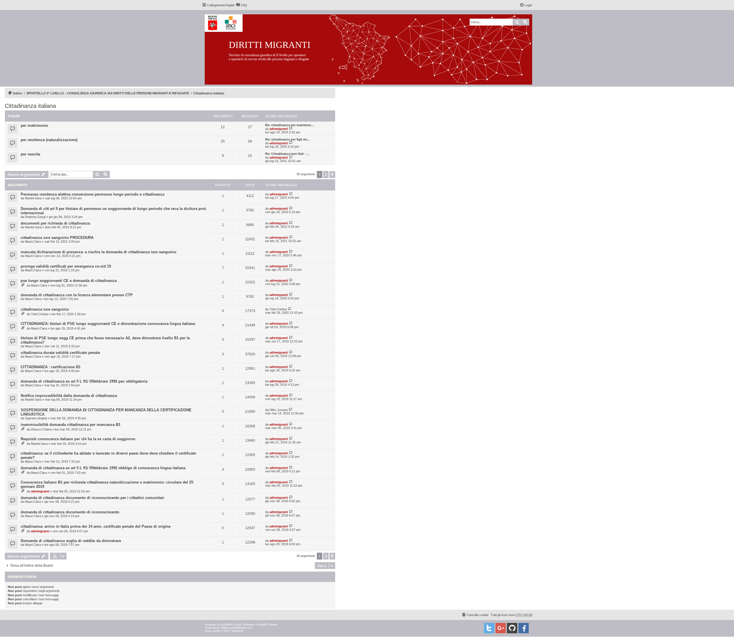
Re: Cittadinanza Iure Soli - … (287, 153)
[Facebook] (523, 628)
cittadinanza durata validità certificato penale (60, 352)
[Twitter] (489, 628)
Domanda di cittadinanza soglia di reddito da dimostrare (71, 541)
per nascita (30, 154)
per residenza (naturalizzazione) (49, 140)
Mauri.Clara (33, 241)
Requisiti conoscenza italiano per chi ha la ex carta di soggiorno (78, 439)
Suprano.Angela (36, 418)
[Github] (512, 628)
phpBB (226, 624)
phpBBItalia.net (241, 627)
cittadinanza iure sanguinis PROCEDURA (57, 237)
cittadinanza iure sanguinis (45, 309)
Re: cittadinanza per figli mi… (287, 139)
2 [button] (326, 174)
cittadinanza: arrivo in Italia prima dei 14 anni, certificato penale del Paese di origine (96, 526)
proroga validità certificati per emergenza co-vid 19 (66, 266)
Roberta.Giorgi (35, 217)
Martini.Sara (33, 198)
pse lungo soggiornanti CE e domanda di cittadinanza (69, 280)
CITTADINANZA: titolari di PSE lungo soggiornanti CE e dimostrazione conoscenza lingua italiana (108, 324)
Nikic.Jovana (279, 410)
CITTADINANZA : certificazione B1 (51, 367)
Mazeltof (237, 630)
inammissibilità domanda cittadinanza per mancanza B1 (70, 424)
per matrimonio (34, 125)
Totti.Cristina (39, 314)
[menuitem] (241, 5)
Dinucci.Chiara (41, 429)
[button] (332, 174)
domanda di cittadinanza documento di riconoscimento (70, 512)
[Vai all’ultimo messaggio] (291, 194)
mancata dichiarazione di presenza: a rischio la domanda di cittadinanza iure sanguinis (98, 252)
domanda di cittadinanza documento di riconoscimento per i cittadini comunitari (92, 498)
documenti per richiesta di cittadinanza (55, 223)
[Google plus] (500, 628)
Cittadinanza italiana (30, 106)
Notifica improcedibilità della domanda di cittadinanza (69, 395)
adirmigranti (279, 128)
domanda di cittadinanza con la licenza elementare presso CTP (77, 295)
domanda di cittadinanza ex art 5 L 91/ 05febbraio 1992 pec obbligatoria (84, 381)
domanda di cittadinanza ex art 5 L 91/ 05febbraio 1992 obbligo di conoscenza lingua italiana (103, 468)
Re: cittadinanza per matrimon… (289, 125)
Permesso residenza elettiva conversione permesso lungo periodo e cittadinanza (92, 194)
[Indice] (373, 48)
